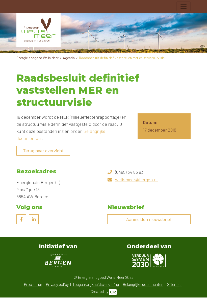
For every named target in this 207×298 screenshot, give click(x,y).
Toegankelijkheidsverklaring (95, 284)
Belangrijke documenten (143, 284)
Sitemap (174, 284)
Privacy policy (57, 284)
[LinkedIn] (34, 219)
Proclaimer (33, 284)
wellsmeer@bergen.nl (136, 179)
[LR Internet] (113, 291)
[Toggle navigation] (183, 6)
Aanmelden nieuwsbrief (149, 219)
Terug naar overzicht (43, 150)
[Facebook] (21, 219)
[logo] (38, 30)
